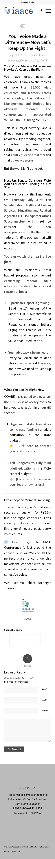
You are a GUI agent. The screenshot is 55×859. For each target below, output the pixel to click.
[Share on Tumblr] (32, 639)
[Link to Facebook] (35, 855)
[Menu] (46, 10)
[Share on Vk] (37, 639)
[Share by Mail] (48, 639)
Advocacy (13, 60)
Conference (27, 60)
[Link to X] (39, 855)
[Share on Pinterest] (22, 639)
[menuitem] (39, 10)
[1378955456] (23, 10)
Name (44, 689)
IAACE (43, 60)
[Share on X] (12, 639)
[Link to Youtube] (48, 855)
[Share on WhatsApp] (17, 639)
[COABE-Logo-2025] (27, 26)
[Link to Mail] (44, 855)
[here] (8, 262)
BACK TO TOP (27, 787)
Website (45, 710)
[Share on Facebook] (6, 639)
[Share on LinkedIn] (27, 639)
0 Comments (34, 55)
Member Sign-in (27, 2)
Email (44, 700)
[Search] (39, 10)
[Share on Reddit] (43, 639)
